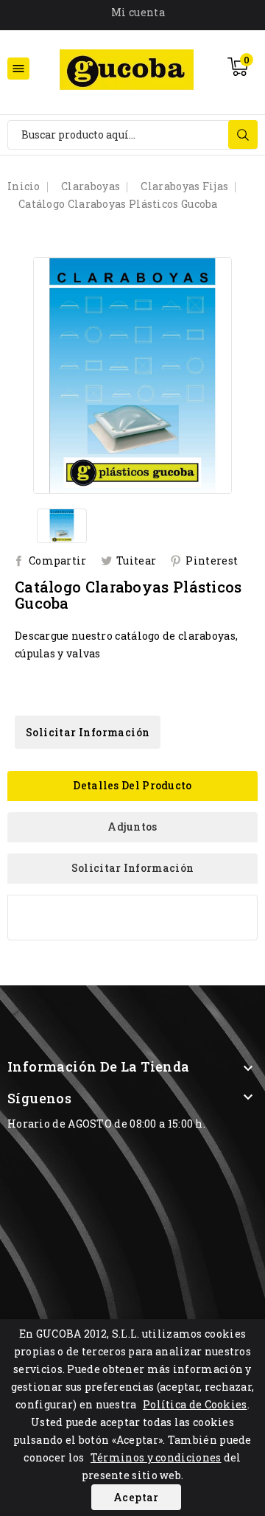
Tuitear (136, 560)
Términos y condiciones (156, 1457)
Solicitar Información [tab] (132, 868)
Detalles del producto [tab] (132, 785)
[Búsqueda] (243, 134)
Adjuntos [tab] (132, 827)
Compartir (58, 560)
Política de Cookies (195, 1404)
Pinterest (212, 560)
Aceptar (136, 1497)
